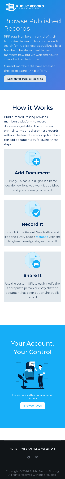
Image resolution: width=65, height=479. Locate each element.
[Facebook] (28, 457)
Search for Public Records (25, 78)
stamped (42, 237)
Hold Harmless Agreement (37, 449)
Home (13, 449)
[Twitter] (36, 457)
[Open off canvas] (59, 7)
